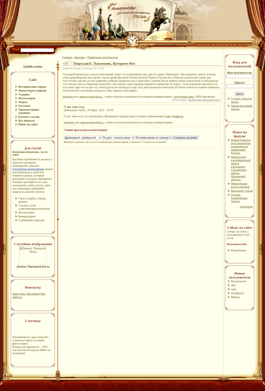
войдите (68, 96)
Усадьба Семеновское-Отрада (239, 198)
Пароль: (239, 82)
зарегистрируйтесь (91, 96)
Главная (67, 57)
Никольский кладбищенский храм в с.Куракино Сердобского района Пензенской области (241, 168)
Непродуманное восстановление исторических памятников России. (241, 146)
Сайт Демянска (174, 116)
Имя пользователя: (239, 72)
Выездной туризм (242, 190)
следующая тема (183, 96)
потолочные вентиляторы (28, 169)
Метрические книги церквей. (240, 185)
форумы (80, 57)
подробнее (246, 206)
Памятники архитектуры (102, 57)
